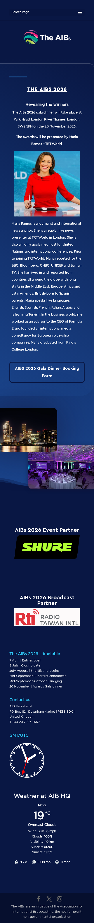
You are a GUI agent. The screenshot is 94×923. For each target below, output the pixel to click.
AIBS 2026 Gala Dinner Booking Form (47, 372)
